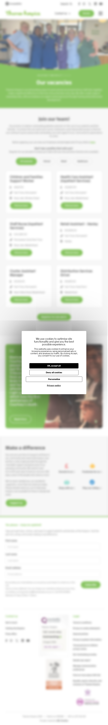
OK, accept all (54, 366)
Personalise (54, 379)
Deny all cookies (54, 372)
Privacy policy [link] (54, 385)
